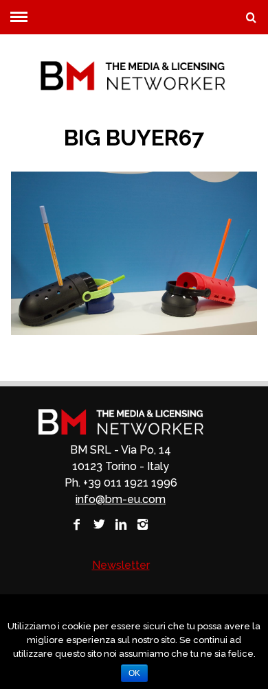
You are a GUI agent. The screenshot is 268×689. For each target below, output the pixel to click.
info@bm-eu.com (121, 499)
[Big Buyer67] (134, 331)
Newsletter (121, 565)
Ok (134, 673)
